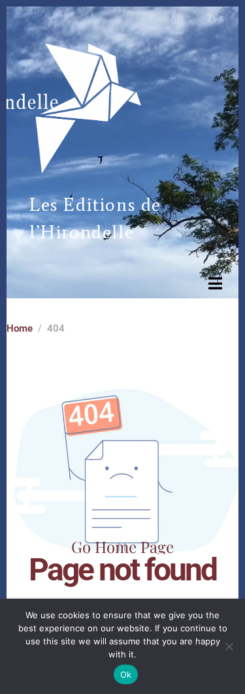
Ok (126, 674)
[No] (228, 646)
